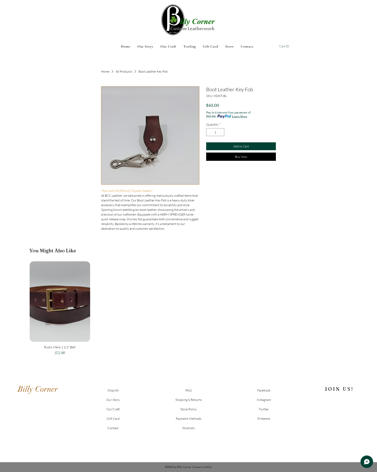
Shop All (113, 390)
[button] (284, 46)
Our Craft (113, 409)
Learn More (239, 116)
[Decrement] (209, 132)
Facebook (264, 390)
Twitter (264, 409)
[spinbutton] (215, 132)
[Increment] (221, 132)
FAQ (188, 390)
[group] (188, 310)
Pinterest (263, 419)
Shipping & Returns (188, 400)
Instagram (264, 400)
